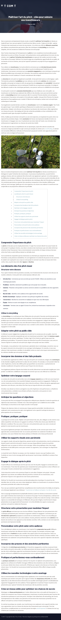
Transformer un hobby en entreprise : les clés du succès (41, 490)
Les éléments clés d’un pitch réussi (23, 194)
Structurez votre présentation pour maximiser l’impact (29, 222)
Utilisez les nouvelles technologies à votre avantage (28, 233)
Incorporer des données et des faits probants (26, 205)
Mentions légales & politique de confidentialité (35, 617)
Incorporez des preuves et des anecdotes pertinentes (28, 227)
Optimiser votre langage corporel (23, 208)
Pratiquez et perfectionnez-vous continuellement (27, 230)
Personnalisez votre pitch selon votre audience (26, 225)
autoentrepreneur (41, 608)
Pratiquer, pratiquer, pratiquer (22, 213)
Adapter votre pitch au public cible (23, 202)
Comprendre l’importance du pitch (23, 191)
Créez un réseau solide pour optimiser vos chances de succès (30, 236)
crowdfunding (48, 129)
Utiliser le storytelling (22, 199)
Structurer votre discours (23, 197)
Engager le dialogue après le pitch (23, 219)
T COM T (10, 6)
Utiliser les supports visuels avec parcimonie (26, 216)
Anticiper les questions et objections (24, 211)
